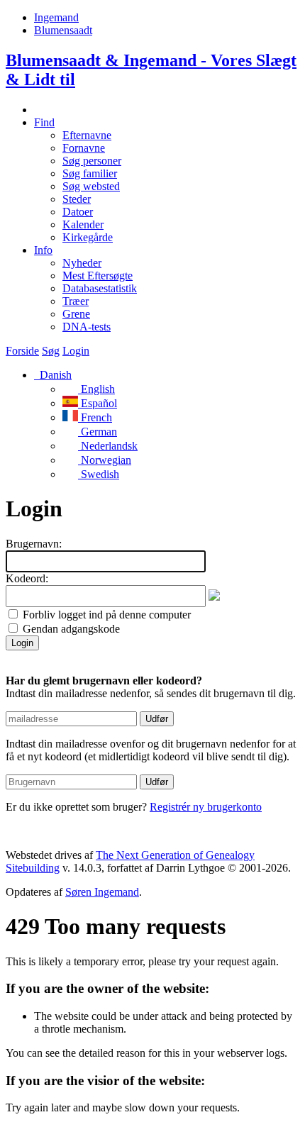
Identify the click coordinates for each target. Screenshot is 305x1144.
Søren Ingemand (102, 892)
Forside (22, 351)
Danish (54, 375)
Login (75, 351)
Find (44, 122)
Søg (51, 351)
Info (43, 250)
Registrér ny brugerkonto (206, 807)
